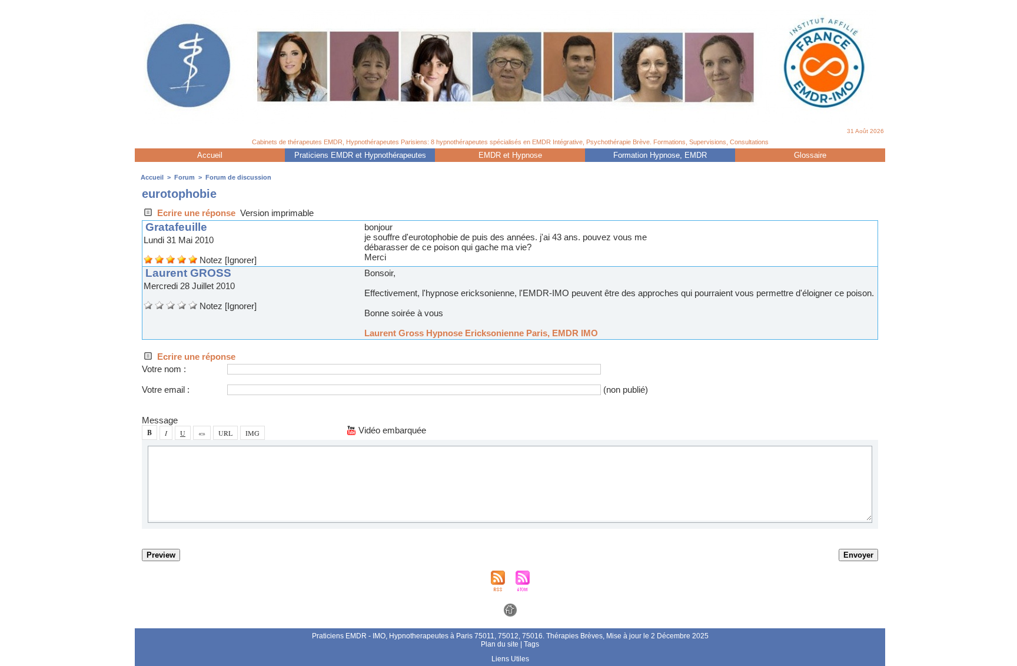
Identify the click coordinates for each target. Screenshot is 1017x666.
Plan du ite (500, 644)
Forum (184, 177)
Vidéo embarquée (391, 430)
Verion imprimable (277, 213)
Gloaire (810, 155)
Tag (531, 644)
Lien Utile (510, 659)
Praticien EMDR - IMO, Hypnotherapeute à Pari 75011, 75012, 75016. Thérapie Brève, (459, 636)
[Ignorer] (241, 260)
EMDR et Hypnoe (510, 155)
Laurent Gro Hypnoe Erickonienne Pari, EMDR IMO (481, 333)
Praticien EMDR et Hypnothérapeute (360, 155)
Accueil (209, 155)
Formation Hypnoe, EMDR (660, 155)
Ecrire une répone (195, 213)
